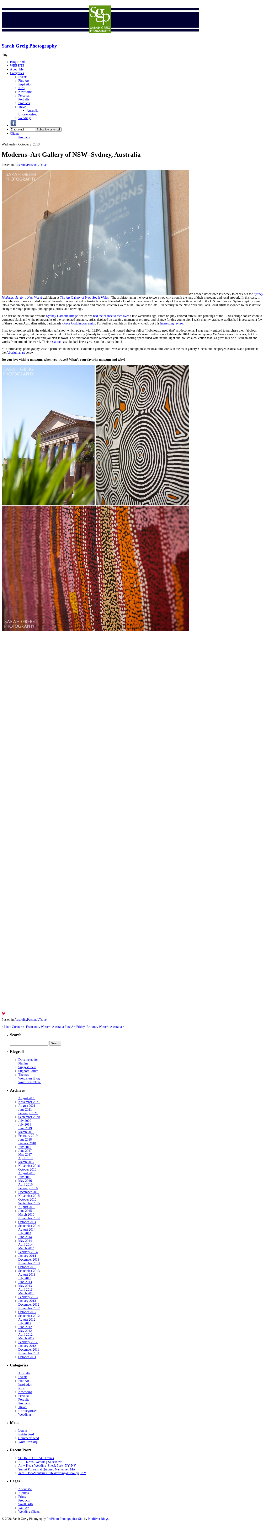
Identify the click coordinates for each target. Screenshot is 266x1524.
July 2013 (24, 1278)
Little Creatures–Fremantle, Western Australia (33, 1026)
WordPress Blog (29, 1078)
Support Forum (28, 1071)
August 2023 (26, 1098)
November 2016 (29, 1165)
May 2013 (25, 1285)
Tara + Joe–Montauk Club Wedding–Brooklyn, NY (52, 1473)
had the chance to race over (111, 316)
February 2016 (28, 1188)
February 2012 (28, 1342)
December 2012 (28, 1304)
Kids (21, 88)
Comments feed (28, 1438)
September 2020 (29, 1117)
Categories (17, 73)
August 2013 (26, 1274)
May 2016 (25, 1180)
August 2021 (26, 1105)
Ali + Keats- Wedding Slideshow (40, 1462)
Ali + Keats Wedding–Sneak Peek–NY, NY (47, 1465)
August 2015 (26, 1207)
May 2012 (25, 1330)
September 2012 (29, 1315)
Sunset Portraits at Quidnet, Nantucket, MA (46, 1469)
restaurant (56, 341)
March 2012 (26, 1338)
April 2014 (25, 1244)
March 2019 (26, 1132)
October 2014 (27, 1222)
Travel (22, 107)
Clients (14, 133)
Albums (23, 1493)
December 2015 (28, 1192)
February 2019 (28, 1135)
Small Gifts (25, 1504)
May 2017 (25, 1154)
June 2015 (25, 1210)
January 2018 (27, 1143)
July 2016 (24, 1177)
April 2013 (25, 1289)
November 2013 (29, 1263)
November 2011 (28, 1353)
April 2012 (25, 1334)
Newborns (25, 92)
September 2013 (29, 1270)
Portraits (23, 99)
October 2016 (27, 1169)
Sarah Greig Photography (29, 46)
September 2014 (29, 1225)
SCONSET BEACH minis (36, 1458)
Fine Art (23, 80)
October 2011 (27, 1357)
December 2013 (28, 1259)
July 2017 (24, 1147)
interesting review (171, 323)
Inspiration (25, 84)
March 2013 (26, 1293)
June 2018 (25, 1139)
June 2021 (25, 1109)
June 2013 (25, 1282)
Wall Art (23, 1508)
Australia (32, 110)
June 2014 (25, 1237)
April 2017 (25, 1158)
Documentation (28, 1059)
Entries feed (26, 1434)
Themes (23, 1074)
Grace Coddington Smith (78, 323)
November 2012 (29, 1308)
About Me (16, 69)
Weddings (24, 118)
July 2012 (24, 1323)
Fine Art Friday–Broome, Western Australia (94, 1026)
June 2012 (25, 1327)
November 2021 (29, 1102)
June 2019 (25, 1128)
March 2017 (26, 1162)
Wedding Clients (29, 1511)
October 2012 (27, 1312)
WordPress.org (28, 1442)
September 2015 (29, 1203)
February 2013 (28, 1297)
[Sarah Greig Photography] (100, 37)
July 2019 (24, 1124)
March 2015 (26, 1214)
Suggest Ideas (27, 1067)
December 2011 (28, 1349)
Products (24, 103)
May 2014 (25, 1240)
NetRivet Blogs (98, 1518)
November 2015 (29, 1195)
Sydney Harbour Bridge (62, 316)
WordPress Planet (29, 1082)
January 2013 (27, 1300)
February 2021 (28, 1113)
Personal (24, 95)
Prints (22, 1496)
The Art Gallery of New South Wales (84, 297)
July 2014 (24, 1233)
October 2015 (27, 1199)
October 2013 (27, 1267)
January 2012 (27, 1345)
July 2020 (24, 1120)
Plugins (23, 1063)
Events (22, 77)
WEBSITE (17, 65)
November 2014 (29, 1218)
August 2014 (26, 1229)
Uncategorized (27, 114)
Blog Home (17, 62)
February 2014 (28, 1252)
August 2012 (26, 1319)
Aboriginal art (16, 352)
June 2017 (25, 1150)
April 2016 (25, 1184)
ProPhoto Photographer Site (65, 1518)
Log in (22, 1430)
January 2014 (27, 1255)
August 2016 (26, 1173)
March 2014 (26, 1248)
